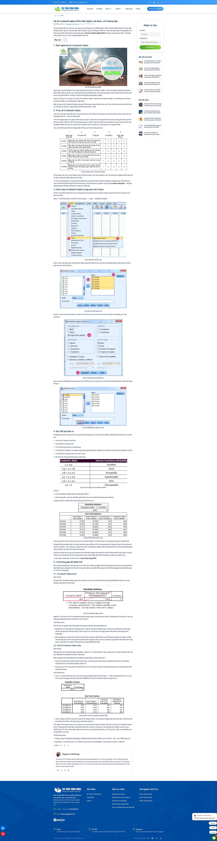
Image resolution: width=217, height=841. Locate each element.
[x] (156, 838)
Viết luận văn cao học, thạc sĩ (121, 797)
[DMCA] (59, 819)
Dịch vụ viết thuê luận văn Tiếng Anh (123, 807)
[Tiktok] (158, 2)
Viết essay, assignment (119, 801)
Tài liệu (117, 9)
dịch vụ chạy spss (118, 183)
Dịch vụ (108, 9)
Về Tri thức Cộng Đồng (94, 794)
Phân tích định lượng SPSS (120, 804)
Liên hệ (138, 9)
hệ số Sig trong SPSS (88, 558)
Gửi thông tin (150, 47)
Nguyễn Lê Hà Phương (71, 754)
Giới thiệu (99, 9)
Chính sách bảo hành (145, 797)
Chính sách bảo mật (145, 794)
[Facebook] (150, 2)
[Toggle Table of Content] (64, 40)
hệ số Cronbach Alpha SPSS (95, 33)
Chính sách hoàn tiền (145, 801)
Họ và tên (142, 30)
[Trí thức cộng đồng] (67, 8)
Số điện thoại (144, 38)
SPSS (62, 15)
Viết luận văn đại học (118, 794)
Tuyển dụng (128, 9)
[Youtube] (154, 2)
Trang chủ (90, 9)
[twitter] (162, 2)
